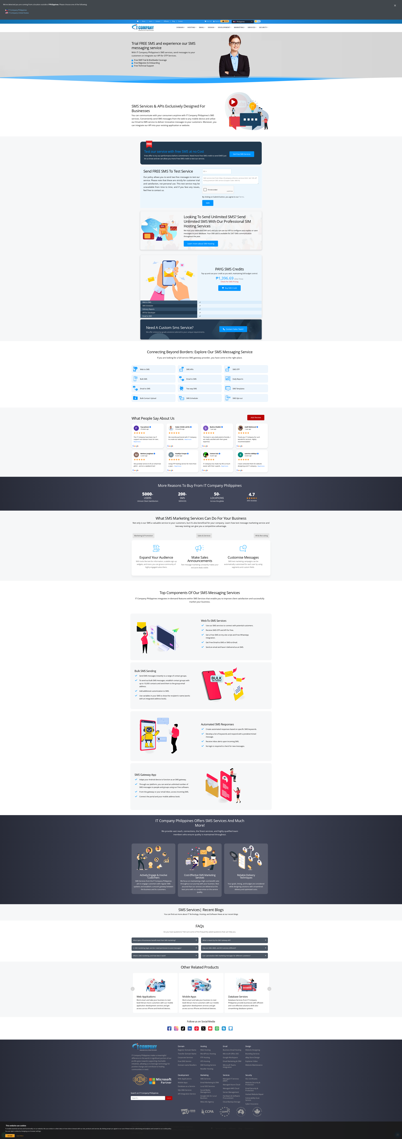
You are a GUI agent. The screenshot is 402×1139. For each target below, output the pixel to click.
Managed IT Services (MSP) (231, 1080)
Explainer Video (251, 1061)
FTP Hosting (205, 1057)
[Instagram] (176, 1029)
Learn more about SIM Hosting (200, 243)
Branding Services (252, 1054)
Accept (10, 1136)
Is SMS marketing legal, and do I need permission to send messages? (157, 948)
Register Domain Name (187, 1050)
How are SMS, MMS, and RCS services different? (219, 948)
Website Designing (252, 1050)
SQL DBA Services (185, 1090)
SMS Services (205, 1079)
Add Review (256, 417)
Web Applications (185, 1079)
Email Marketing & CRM (232, 1061)
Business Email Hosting (232, 1050)
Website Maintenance (253, 1065)
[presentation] (133, 989)
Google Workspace (230, 1057)
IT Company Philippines (17, 10)
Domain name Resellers (187, 1065)
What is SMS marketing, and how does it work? (149, 956)
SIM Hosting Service (208, 1065)
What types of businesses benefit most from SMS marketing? (154, 940)
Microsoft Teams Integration (229, 1066)
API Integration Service (187, 1094)
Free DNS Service (184, 1061)
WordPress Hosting (208, 1054)
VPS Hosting (205, 1061)
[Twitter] (203, 1029)
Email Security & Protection (251, 1089)
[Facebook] (169, 1029)
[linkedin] (190, 1029)
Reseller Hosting (206, 1069)
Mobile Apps (183, 1082)
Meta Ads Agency (207, 1102)
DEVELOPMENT (224, 27)
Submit (169, 1098)
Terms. (241, 197)
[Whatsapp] (217, 1029)
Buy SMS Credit (231, 288)
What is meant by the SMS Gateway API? (217, 940)
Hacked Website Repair (254, 1094)
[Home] (138, 22)
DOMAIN (180, 27)
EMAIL (201, 27)
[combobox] (204, 171)
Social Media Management (205, 1091)
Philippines (241, 22)
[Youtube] (210, 1029)
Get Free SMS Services (242, 154)
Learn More (20, 1136)
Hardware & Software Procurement (231, 1097)
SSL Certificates (251, 1079)
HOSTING (191, 27)
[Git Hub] (230, 1029)
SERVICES (251, 27)
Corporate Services (185, 1057)
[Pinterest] (196, 1029)
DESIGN (211, 27)
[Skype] (224, 1029)
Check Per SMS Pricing (229, 282)
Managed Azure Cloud (231, 1084)
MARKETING (239, 27)
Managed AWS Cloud (231, 1088)
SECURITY (263, 27)
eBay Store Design (252, 1057)
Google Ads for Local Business (208, 1097)
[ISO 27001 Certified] (140, 1081)
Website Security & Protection (252, 1083)
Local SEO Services (207, 1086)
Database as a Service (186, 1086)
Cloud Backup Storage (231, 1102)
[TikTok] (183, 1029)
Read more (137, 442)
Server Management (231, 1092)
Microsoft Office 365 (231, 1054)
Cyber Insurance (251, 1104)
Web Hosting (205, 1050)
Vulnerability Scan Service (252, 1099)
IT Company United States (18, 13)
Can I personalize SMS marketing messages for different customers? (226, 956)
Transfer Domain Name (187, 1054)
